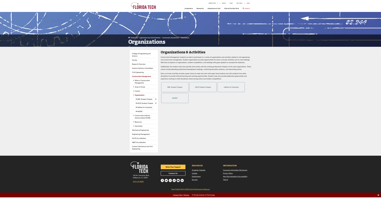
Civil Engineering (138, 72)
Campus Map (177, 195)
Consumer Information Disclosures (235, 170)
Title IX (225, 180)
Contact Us (173, 173)
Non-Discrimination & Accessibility (235, 176)
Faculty (134, 60)
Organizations (185, 37)
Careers (137, 91)
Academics (188, 8)
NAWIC (140, 111)
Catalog (194, 173)
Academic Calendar (198, 170)
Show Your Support (173, 167)
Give (248, 3)
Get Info (239, 3)
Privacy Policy (228, 173)
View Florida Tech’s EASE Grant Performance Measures (190, 189)
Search (246, 9)
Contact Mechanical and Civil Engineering (142, 147)
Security (195, 180)
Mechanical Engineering (140, 130)
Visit (231, 3)
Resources (138, 122)
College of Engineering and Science (141, 55)
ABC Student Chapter (144, 99)
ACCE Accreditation (139, 138)
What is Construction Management (142, 81)
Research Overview (138, 64)
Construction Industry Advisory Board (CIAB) (142, 116)
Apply (224, 3)
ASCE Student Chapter (145, 103)
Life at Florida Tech (231, 8)
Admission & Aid (213, 8)
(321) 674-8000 (138, 181)
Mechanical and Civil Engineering (150, 37)
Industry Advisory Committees (142, 68)
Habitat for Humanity (144, 107)
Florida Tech (134, 37)
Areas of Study (140, 87)
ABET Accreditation (139, 142)
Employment (196, 176)
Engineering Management (141, 134)
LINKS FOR (212, 3)
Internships (138, 126)
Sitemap (186, 195)
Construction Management (170, 37)
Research (200, 8)
